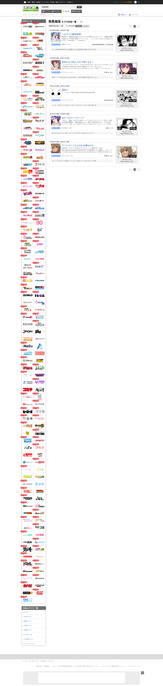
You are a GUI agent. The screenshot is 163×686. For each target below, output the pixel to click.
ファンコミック (29, 643)
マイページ (135, 14)
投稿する (123, 14)
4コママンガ (28, 634)
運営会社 (39, 666)
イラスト (57, 11)
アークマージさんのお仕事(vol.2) (77, 145)
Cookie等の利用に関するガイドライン (87, 666)
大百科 (52, 2)
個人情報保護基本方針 (65, 666)
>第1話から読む (127, 48)
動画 (29, 2)
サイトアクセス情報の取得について (113, 666)
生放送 (38, 2)
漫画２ (65, 90)
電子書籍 (77, 11)
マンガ (67, 11)
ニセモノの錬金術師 (71, 34)
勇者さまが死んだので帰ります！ (78, 62)
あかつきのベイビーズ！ (73, 118)
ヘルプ (54, 666)
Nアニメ (62, 2)
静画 (33, 2)
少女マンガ (27, 625)
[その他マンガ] (66, 128)
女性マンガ (27, 630)
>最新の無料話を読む (127, 50)
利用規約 (47, 666)
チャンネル (45, 2)
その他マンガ (28, 639)
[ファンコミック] (67, 72)
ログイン (116, 2)
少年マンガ (27, 616)
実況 (57, 2)
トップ (47, 11)
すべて (26, 612)
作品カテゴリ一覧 (30, 608)
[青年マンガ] (66, 44)
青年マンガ (27, 621)
